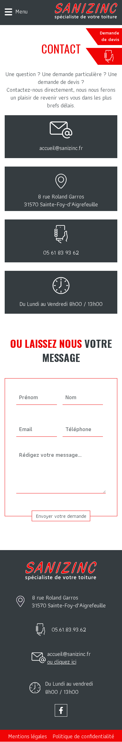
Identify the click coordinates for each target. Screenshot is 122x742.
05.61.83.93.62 (69, 629)
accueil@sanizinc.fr (69, 653)
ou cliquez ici (61, 661)
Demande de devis (109, 36)
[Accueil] (86, 11)
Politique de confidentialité (83, 736)
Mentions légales (27, 736)
